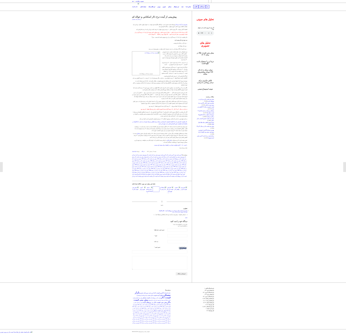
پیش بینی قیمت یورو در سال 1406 (173, 164)
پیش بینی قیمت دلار (139, 157)
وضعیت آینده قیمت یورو (147, 176)
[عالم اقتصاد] (135, 7)
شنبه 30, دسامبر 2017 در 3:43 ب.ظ (180, 212)
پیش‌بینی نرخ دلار (141, 172)
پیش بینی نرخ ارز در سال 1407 (170, 170)
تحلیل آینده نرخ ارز (155, 174)
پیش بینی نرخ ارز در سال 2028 (166, 172)
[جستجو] (212, 7)
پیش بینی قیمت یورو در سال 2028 (161, 316)
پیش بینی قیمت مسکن (159, 310)
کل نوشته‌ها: (211, 310)
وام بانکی (169, 140)
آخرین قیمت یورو (162, 155)
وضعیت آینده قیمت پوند (169, 176)
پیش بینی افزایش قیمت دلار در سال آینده (170, 157)
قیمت (137, 295)
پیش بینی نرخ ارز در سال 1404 (158, 168)
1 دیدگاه (143, 151)
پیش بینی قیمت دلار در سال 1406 (144, 304)
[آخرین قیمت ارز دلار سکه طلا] (149, 190)
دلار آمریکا (139, 174)
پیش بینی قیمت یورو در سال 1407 (158, 164)
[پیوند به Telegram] (210, 1)
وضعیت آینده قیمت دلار (158, 176)
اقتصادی (133, 19)
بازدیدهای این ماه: (210, 300)
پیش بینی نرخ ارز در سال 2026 (141, 170)
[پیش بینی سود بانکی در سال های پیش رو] (344, 167)
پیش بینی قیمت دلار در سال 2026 (164, 308)
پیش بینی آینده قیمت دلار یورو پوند (150, 155)
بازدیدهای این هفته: (209, 298)
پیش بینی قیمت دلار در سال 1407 (173, 160)
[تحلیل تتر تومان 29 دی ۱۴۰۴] (156, 189)
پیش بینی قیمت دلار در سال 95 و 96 (205, 126)
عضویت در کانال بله (140, 1)
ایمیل (155, 235)
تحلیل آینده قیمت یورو (165, 174)
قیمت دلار (134, 174)
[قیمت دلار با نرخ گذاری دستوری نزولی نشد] (177, 189)
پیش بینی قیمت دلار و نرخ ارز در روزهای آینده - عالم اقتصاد (173, 210)
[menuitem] (133, 1)
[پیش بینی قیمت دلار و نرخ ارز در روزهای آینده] (163, 189)
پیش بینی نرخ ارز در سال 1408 (155, 170)
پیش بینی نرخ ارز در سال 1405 (143, 168)
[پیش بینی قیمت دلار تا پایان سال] (135, 189)
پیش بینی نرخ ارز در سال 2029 (152, 172)
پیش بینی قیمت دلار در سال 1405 (148, 158)
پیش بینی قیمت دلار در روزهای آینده (155, 302)
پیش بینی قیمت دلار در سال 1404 (164, 158)
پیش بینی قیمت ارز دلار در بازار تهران (152, 157)
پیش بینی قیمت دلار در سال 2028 (150, 162)
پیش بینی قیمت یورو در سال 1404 (146, 310)
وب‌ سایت (156, 241)
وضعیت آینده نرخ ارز (136, 176)
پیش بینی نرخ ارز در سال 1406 (146, 318)
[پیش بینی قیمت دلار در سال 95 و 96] (183, 189)
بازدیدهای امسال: (210, 302)
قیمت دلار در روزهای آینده (181, 176)
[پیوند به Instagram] (207, 1)
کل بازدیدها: (211, 304)
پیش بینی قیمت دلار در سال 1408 (157, 160)
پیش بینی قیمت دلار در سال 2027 (165, 162)
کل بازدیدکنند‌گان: (210, 306)
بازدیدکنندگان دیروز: (209, 296)
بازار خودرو (143, 293)
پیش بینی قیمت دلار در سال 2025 (142, 160)
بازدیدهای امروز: (210, 290)
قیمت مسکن (146, 298)
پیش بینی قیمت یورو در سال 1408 (142, 164)
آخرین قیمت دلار (170, 155)
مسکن (138, 133)
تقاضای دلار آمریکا (146, 174)
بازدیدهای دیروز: (210, 294)
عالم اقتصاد (134, 151)
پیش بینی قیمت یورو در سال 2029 (172, 168)
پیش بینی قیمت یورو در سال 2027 (149, 166)
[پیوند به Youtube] (212, 1)
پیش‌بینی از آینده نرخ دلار (181, 24)
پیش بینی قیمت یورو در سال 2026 (165, 166)
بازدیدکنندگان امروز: (209, 292)
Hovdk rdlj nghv (167, 293)
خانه (133, 1)
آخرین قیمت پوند (178, 155)
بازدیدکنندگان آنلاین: (209, 288)
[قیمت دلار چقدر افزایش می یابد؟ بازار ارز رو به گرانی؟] (142, 189)
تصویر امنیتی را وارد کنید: (159, 229)
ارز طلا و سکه (138, 19)
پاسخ (186, 217)
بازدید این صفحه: (210, 308)
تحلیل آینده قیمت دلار (175, 174)
